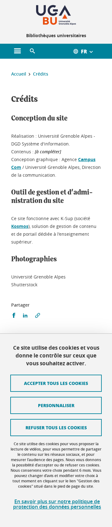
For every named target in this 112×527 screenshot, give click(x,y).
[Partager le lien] (37, 315)
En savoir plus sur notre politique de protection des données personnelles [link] (57, 504)
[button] (32, 51)
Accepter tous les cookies (56, 383)
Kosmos (19, 226)
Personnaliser (56, 405)
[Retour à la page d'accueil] (56, 15)
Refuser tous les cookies (56, 427)
